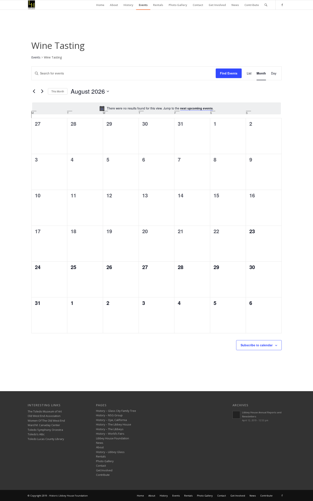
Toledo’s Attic (36, 434)
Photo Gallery (105, 461)
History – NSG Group (109, 415)
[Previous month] (33, 91)
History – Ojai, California (111, 420)
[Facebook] (282, 4)
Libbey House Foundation (112, 438)
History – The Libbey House (113, 424)
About (100, 447)
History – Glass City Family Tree (116, 411)
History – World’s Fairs (110, 433)
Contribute (103, 475)
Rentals (101, 456)
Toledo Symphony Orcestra (45, 430)
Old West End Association (44, 416)
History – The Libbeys (109, 429)
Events (35, 57)
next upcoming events (196, 108)
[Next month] (42, 91)
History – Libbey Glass (110, 452)
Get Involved (104, 470)
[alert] (156, 108)
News (99, 443)
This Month (57, 91)
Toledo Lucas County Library (46, 439)
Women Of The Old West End (46, 420)
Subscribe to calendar (257, 345)
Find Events (228, 73)
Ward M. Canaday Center (44, 425)
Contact (101, 466)
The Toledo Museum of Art (45, 411)
